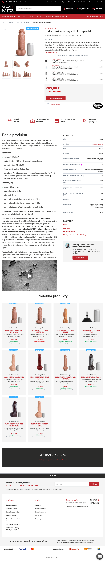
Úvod (3, 22)
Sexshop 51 (39, 515)
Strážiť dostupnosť (56, 98)
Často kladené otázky (80, 2)
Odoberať (93, 484)
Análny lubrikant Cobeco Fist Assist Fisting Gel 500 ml (67, 61)
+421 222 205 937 (10, 2)
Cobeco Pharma (56, 59)
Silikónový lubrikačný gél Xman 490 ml (63, 79)
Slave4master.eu (40, 512)
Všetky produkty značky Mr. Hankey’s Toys (52, 460)
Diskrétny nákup (11, 508)
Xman (53, 71)
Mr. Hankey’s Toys (50, 28)
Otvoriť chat (80, 257)
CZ (97, 2)
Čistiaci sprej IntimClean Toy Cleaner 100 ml (65, 67)
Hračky (20, 16)
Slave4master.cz (40, 508)
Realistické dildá (69, 231)
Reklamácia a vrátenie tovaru (13, 520)
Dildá (18, 22)
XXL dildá (26, 22)
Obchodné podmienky (13, 524)
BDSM (29, 16)
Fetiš (37, 16)
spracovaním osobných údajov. (54, 489)
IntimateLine (55, 65)
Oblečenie (47, 16)
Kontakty (91, 2)
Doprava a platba (66, 2)
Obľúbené (68, 9)
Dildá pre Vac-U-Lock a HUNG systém (76, 235)
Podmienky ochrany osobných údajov (12, 529)
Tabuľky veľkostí (11, 515)
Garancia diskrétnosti (53, 2)
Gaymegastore (40, 519)
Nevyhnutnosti (60, 16)
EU (102, 2)
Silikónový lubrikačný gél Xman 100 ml (63, 73)
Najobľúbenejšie (7, 16)
